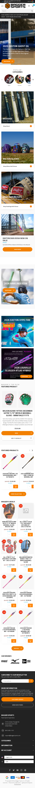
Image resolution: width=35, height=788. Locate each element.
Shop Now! (17, 249)
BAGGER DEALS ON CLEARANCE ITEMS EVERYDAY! (13, 1)
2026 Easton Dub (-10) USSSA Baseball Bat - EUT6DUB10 (10, 475)
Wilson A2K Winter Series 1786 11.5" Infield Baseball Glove (25, 559)
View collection (16, 494)
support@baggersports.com (12, 735)
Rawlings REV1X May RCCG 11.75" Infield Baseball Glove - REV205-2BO (9, 524)
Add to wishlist (16, 438)
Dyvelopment (17, 784)
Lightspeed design (26, 783)
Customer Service (17, 699)
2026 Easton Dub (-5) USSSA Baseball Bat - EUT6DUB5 (9, 629)
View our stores (17, 705)
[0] (33, 6)
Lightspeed (17, 783)
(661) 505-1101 (9, 730)
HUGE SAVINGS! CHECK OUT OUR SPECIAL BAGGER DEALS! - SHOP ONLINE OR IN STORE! (14, 16)
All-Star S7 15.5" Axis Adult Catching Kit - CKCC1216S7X (9, 558)
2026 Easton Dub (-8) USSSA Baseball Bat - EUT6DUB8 (25, 594)
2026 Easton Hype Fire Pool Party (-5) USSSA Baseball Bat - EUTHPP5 (9, 595)
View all (16, 648)
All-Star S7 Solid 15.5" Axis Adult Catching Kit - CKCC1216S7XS (26, 524)
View (16, 433)
